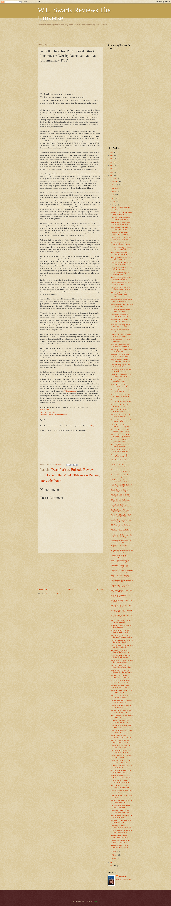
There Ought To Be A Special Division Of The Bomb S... (120, 460)
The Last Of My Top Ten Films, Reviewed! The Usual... (121, 365)
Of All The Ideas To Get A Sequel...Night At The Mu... (120, 786)
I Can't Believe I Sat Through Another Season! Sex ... (120, 501)
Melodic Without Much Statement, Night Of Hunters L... (122, 736)
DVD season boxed (70, 391)
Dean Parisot (60, 469)
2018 (112, 155)
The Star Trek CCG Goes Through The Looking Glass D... (122, 641)
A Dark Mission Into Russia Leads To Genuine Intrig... (122, 551)
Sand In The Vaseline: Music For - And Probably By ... (122, 816)
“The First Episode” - (53, 415)
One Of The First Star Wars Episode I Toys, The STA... (120, 566)
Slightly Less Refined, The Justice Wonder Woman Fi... (122, 611)
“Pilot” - (47, 410)
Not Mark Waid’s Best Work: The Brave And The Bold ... (121, 801)
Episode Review (82, 469)
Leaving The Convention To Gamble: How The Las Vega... (121, 671)
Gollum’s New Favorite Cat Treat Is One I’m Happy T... (121, 541)
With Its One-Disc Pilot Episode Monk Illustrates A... (121, 410)
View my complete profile (124, 879)
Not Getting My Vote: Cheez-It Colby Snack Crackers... (121, 228)
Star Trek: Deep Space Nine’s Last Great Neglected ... (121, 766)
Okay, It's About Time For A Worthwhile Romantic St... (120, 836)
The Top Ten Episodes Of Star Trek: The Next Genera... (120, 841)
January (114, 858)
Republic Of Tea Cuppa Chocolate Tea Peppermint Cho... (122, 661)
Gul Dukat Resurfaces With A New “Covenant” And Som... (122, 253)
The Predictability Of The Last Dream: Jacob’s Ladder (120, 746)
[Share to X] (72, 465)
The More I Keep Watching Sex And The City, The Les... (121, 375)
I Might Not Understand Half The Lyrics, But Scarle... (121, 616)
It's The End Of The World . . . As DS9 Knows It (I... (121, 601)
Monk (67, 475)
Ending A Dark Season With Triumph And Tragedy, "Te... (121, 686)
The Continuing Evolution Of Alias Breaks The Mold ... (120, 450)
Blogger (94, 901)
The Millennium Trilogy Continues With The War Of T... (122, 465)
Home (70, 589)
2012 (112, 175)
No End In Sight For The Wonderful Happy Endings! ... (121, 243)
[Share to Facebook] (74, 465)
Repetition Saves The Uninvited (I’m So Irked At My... (121, 440)
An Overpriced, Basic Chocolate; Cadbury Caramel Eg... (121, 701)
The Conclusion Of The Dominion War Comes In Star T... (122, 646)
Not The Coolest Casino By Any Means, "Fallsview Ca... (121, 711)
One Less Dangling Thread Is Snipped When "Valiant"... (120, 846)
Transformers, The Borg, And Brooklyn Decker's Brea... (120, 315)
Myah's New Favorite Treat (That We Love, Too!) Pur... (121, 415)
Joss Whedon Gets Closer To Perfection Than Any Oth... (120, 561)
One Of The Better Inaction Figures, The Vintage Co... (120, 651)
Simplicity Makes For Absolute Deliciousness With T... (121, 445)
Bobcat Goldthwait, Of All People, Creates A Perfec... (122, 591)
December (115, 178)
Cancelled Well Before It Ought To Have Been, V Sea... (122, 581)
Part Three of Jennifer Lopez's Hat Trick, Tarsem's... (121, 626)
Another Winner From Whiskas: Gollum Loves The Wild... (121, 751)
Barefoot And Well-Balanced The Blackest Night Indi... (121, 691)
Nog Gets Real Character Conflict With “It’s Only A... (121, 213)
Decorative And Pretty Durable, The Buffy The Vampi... (121, 325)
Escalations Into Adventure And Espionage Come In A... (121, 320)
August (114, 191)
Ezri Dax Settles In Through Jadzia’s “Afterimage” (120, 511)
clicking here (93, 426)
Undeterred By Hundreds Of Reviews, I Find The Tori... (120, 355)
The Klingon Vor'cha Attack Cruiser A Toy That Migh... (120, 811)
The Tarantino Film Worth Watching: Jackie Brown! (120, 233)
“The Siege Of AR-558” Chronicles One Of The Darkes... (119, 294)
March (114, 852)
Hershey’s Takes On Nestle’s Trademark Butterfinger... (120, 741)
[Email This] (67, 465)
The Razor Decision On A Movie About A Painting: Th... (121, 283)
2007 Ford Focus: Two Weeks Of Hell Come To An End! (121, 831)
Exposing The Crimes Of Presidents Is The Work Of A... (121, 676)
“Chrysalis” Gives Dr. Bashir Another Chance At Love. (120, 430)
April (113, 205)
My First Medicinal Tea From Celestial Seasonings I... (120, 526)
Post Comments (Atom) (53, 594)
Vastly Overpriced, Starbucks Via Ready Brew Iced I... (121, 268)
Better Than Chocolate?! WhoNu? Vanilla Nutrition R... (122, 621)
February (115, 855)
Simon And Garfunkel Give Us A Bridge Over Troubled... (121, 656)
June (113, 198)
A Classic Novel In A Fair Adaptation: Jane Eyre (119, 546)
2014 (112, 169)
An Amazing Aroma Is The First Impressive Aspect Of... (121, 370)
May (113, 201)
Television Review (86, 475)
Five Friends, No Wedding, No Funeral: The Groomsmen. (120, 596)
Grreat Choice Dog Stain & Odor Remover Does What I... (121, 278)
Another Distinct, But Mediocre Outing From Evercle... (121, 263)
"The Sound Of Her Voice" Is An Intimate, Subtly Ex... (121, 726)
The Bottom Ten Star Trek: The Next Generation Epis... (121, 761)
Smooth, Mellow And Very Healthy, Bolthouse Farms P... (121, 781)
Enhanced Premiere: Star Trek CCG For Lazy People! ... (120, 475)
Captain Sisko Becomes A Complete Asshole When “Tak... (122, 470)
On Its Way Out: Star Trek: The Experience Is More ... (121, 380)
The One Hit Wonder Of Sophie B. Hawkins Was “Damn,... (122, 571)
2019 (112, 152)
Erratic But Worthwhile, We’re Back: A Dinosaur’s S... (120, 491)
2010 (112, 866)
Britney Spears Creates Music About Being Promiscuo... (120, 223)
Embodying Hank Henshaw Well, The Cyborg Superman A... (121, 300)
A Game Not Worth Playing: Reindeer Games (120, 273)
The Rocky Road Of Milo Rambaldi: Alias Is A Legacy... (121, 826)
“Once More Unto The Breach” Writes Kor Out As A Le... (121, 340)
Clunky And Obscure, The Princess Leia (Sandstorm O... (122, 258)
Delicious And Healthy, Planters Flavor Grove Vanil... (121, 821)
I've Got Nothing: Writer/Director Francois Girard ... (121, 420)
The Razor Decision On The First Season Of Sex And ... (121, 756)
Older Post (98, 589)
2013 (112, 172)
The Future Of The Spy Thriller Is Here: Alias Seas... (121, 706)
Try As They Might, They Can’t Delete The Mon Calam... (121, 516)
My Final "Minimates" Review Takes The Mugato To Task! (121, 435)
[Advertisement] (80, 34)
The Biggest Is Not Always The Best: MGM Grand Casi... (121, 238)
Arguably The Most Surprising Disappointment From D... (121, 218)
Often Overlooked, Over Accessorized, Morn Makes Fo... (122, 506)
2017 (112, 159)
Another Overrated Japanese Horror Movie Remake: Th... (121, 666)
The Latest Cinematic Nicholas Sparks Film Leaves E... (121, 531)
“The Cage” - (47, 412)
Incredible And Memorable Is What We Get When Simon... (121, 776)
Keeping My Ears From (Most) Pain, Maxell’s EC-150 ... (120, 455)
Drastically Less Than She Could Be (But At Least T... (121, 350)
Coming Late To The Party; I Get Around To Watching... (121, 536)
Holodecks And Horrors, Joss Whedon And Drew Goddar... (121, 345)
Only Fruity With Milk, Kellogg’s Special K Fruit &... (121, 486)
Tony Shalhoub (50, 481)
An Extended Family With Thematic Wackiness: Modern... (122, 636)
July (113, 195)
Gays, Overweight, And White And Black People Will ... (122, 716)
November (115, 181)
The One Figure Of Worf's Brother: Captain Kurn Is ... (122, 731)
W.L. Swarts (122, 876)
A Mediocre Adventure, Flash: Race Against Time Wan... (120, 681)
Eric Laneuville (51, 475)
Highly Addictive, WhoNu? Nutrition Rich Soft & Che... (121, 360)
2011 (112, 862)
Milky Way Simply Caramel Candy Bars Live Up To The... (121, 576)
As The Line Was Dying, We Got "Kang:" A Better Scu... (121, 248)
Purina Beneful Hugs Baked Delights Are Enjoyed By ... (120, 631)
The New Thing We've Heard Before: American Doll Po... (120, 480)
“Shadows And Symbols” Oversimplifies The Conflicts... (121, 556)
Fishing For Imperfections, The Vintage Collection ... (121, 771)
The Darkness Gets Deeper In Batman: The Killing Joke (120, 425)
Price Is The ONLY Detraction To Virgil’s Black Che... (121, 405)
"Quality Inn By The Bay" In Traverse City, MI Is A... (120, 586)
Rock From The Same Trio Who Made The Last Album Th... (121, 395)
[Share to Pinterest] (76, 465)
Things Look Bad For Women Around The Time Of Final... (121, 288)
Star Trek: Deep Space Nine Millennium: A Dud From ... (120, 721)
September (115, 188)
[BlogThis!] (70, 465)
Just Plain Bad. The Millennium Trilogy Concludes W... (121, 335)
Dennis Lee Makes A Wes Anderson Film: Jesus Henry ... (121, 400)
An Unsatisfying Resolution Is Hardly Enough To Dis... (120, 806)
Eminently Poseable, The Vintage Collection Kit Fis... (121, 390)
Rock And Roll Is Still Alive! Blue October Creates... (122, 305)
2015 (112, 165)
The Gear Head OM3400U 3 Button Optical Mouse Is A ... (121, 496)
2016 (112, 162)
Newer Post (43, 589)
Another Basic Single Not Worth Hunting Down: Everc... (121, 521)
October (114, 185)
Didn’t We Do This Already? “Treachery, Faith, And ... (120, 385)
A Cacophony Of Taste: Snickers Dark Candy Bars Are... (121, 310)
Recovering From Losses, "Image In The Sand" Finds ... (121, 606)
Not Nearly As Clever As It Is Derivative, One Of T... (120, 696)
